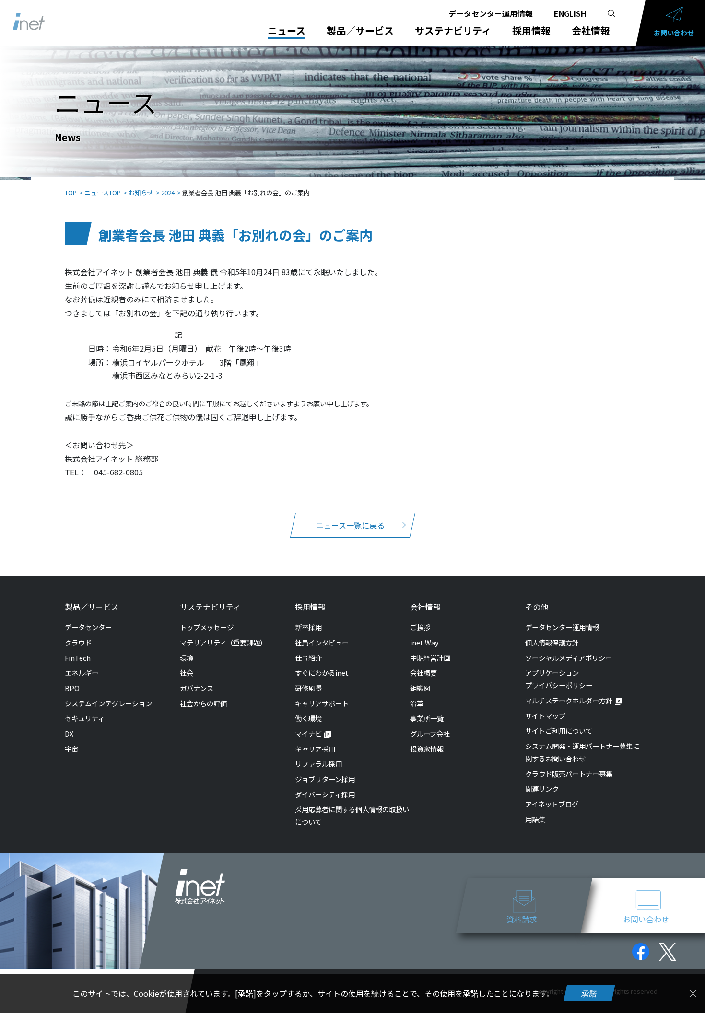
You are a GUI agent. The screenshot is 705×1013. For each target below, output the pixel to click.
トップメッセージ (207, 627)
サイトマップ (545, 716)
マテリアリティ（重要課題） (223, 642)
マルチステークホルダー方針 (568, 700)
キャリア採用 (315, 749)
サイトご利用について (558, 730)
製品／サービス (360, 31)
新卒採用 (308, 627)
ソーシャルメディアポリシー (568, 658)
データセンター (88, 627)
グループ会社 (430, 733)
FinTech (78, 658)
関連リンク (542, 788)
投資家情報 (427, 749)
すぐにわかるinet (322, 673)
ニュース (287, 31)
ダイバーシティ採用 (325, 794)
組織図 (420, 688)
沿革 (416, 703)
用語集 (535, 819)
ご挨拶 (420, 627)
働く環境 (308, 718)
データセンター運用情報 (490, 13)
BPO (72, 688)
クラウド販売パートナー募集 (568, 774)
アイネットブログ (551, 804)
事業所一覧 (427, 718)
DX (69, 733)
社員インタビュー (322, 642)
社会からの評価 (203, 703)
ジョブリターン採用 (325, 779)
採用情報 (531, 31)
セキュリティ (85, 718)
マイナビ (308, 733)
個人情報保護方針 (552, 642)
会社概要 (423, 673)
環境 (186, 658)
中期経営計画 (430, 658)
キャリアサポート (322, 703)
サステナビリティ (453, 31)
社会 (186, 673)
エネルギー (81, 673)
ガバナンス (196, 688)
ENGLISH (570, 13)
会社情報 (591, 31)
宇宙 (71, 749)
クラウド (78, 642)
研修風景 (308, 688)
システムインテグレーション (108, 703)
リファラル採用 (318, 764)
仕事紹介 (308, 658)
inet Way (424, 642)
